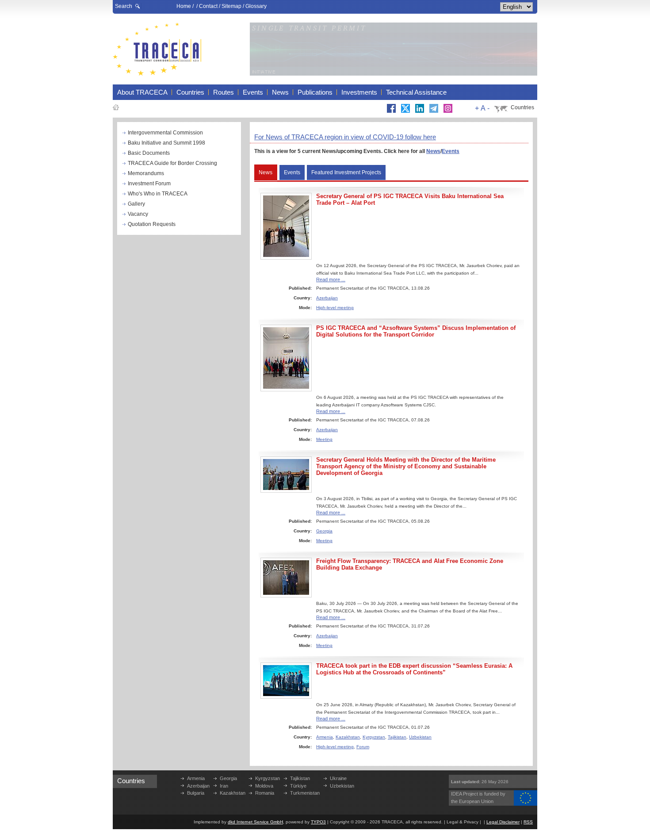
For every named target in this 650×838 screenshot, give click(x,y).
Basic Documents (149, 153)
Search (123, 6)
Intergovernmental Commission (165, 133)
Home (183, 6)
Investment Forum (149, 183)
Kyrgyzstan (374, 737)
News (433, 151)
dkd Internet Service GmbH (255, 821)
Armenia (324, 737)
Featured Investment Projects (346, 172)
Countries (522, 107)
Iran (224, 785)
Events (450, 151)
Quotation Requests (152, 224)
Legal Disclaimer (503, 821)
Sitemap (231, 6)
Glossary (256, 6)
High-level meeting (335, 307)
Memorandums (146, 173)
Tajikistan (397, 737)
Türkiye (298, 785)
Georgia (324, 530)
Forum (362, 746)
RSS (528, 821)
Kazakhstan (348, 737)
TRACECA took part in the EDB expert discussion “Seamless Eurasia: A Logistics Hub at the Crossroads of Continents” (414, 669)
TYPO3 (318, 821)
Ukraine (338, 778)
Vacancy (138, 214)
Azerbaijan (327, 297)
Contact (208, 6)
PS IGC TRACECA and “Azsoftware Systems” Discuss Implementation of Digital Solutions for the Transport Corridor (416, 331)
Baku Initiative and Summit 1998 (166, 143)
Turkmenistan (305, 793)
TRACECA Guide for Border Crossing (172, 163)
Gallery (136, 204)
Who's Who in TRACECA (157, 194)
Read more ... (330, 279)
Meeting (324, 439)
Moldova (264, 785)
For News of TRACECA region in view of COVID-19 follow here (345, 137)
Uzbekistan (420, 737)
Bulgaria (195, 793)
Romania (264, 793)
